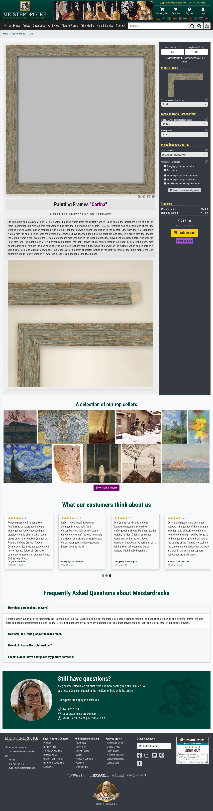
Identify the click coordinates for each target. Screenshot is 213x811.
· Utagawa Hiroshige (115, 758)
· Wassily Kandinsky (115, 754)
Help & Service (105, 25)
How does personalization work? (28, 608)
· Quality (78, 754)
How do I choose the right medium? (30, 645)
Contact (120, 25)
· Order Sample (81, 766)
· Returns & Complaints (53, 762)
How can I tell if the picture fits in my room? (35, 634)
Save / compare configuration (186, 190)
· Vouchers (79, 762)
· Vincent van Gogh (114, 742)
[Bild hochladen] (207, 25)
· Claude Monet (113, 746)
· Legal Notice (49, 746)
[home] (5, 25)
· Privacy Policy (50, 754)
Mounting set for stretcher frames (182, 175)
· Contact (47, 742)
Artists (26, 25)
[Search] (192, 25)
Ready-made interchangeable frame (183, 183)
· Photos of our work (84, 758)
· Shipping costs (82, 750)
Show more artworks (106, 487)
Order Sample (184, 240)
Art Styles (53, 25)
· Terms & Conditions (52, 750)
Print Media (87, 25)
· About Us (48, 766)
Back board (172, 170)
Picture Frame (70, 25)
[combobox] (184, 104)
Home (5, 33)
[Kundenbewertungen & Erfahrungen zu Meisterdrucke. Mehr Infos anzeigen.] (192, 750)
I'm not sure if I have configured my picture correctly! (41, 657)
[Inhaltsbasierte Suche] (199, 25)
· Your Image (80, 742)
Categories (39, 25)
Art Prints (14, 25)
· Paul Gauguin (112, 750)
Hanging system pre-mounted (180, 166)
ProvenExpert (19, 561)
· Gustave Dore (112, 762)
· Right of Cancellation (53, 758)
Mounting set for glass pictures (181, 179)
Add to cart (186, 233)
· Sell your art (80, 746)
